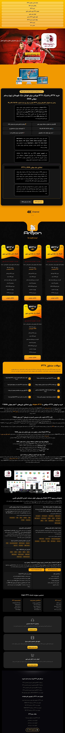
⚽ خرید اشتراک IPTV (33, 730)
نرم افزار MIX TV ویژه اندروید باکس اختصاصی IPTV (32, 687)
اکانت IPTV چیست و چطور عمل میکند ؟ (32, 718)
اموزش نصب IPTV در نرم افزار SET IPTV (32, 705)
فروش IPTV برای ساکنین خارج (32, 11)
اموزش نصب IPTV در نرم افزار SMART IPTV (32, 702)
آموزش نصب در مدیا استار (32, 723)
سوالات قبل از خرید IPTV (32, 20)
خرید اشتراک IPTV (38, 201)
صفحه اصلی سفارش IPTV (32, 3)
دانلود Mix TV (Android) (53, 569)
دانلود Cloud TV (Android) (36, 569)
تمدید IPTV (32, 22)
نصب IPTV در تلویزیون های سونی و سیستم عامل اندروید (32, 700)
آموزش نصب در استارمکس (32, 720)
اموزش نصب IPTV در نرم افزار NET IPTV (32, 710)
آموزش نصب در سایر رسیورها (32, 728)
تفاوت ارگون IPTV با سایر (32, 17)
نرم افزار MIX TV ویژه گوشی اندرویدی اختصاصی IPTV (32, 682)
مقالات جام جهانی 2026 (26, 202)
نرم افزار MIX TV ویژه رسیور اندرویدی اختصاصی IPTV (32, 690)
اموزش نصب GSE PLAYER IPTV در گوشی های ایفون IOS (32, 692)
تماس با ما (32, 25)
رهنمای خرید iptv (32, 5)
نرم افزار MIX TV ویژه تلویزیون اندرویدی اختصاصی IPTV (32, 685)
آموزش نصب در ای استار (32, 725)
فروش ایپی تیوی (32, 14)
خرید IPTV (32, 8)
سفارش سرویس (55, 298)
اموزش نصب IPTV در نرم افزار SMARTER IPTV (32, 707)
